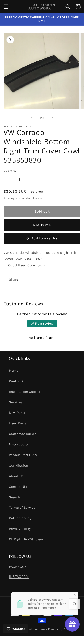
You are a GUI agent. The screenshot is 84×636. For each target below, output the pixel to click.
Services (16, 402)
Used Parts (18, 423)
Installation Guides (24, 392)
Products (16, 381)
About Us (16, 476)
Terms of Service (22, 508)
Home (14, 371)
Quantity (10, 170)
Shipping (9, 198)
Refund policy (20, 518)
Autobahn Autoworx (34, 629)
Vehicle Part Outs (23, 455)
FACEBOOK (18, 567)
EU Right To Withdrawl (27, 539)
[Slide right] (52, 118)
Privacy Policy (20, 529)
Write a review (42, 323)
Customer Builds (22, 434)
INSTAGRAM (19, 577)
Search (14, 497)
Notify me (42, 225)
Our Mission (18, 465)
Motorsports (19, 444)
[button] (6, 6)
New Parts (17, 413)
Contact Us (18, 487)
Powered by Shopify (60, 629)
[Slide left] (32, 118)
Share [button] (13, 279)
